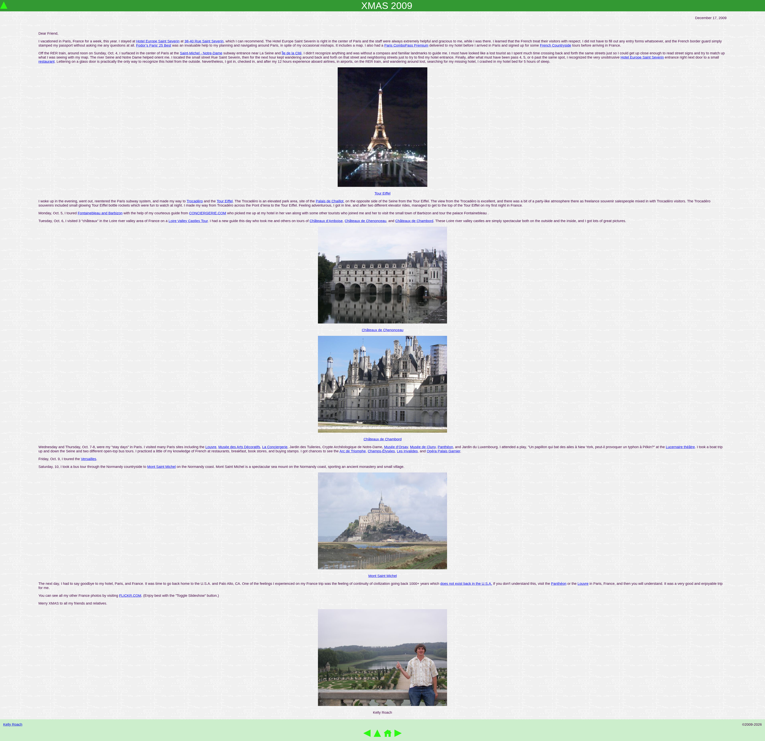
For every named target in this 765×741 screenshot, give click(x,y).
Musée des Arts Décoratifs (239, 447)
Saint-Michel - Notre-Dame (201, 53)
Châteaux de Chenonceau (365, 221)
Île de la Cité (292, 53)
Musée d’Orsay (396, 447)
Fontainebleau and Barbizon (100, 213)
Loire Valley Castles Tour (188, 221)
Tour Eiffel (382, 193)
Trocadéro (195, 201)
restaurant (46, 62)
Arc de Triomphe (352, 451)
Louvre (210, 447)
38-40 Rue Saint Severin (204, 41)
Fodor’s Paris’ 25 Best (153, 45)
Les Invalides (407, 451)
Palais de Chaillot (329, 201)
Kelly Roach (12, 724)
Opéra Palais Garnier (443, 451)
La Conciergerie (274, 447)
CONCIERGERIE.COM (207, 213)
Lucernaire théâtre (680, 447)
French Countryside (555, 45)
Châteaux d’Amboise (326, 221)
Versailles (88, 459)
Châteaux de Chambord (414, 221)
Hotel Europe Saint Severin (157, 41)
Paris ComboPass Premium (406, 45)
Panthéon (445, 447)
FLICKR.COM (130, 596)
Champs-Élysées (381, 451)
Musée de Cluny (423, 447)
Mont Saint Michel (161, 467)
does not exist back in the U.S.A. (466, 584)
